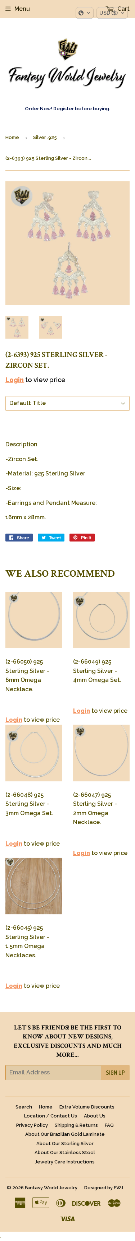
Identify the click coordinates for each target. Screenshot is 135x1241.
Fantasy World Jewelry (51, 1187)
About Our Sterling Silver (65, 1143)
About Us (94, 1116)
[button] (85, 13)
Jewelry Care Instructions (65, 1162)
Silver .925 (45, 137)
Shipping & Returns (76, 1125)
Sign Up (115, 1072)
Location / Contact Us (50, 1116)
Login (14, 380)
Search (23, 1107)
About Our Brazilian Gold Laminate (65, 1134)
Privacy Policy (32, 1125)
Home (12, 137)
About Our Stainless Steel (65, 1152)
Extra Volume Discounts (86, 1107)
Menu (22, 8)
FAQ (109, 1125)
